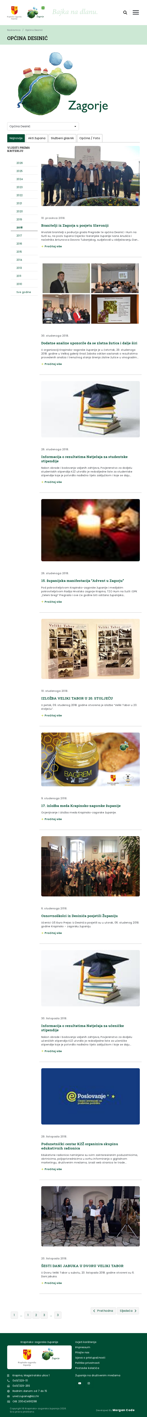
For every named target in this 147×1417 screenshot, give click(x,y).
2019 (19, 219)
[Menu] (136, 12)
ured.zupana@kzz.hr (26, 1396)
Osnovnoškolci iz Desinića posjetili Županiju (79, 915)
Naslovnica (14, 30)
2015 (19, 252)
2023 (19, 187)
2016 (19, 243)
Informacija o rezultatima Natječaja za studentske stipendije (84, 458)
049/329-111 (20, 1380)
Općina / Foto (89, 138)
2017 (19, 235)
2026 (19, 163)
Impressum (82, 1347)
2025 (19, 171)
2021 (19, 203)
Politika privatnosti (87, 1363)
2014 (19, 260)
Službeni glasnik (62, 138)
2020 (19, 211)
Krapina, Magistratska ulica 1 (31, 1375)
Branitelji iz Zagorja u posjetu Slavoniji (75, 225)
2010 (19, 284)
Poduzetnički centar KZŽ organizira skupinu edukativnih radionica (79, 1146)
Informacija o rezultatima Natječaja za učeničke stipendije (82, 1027)
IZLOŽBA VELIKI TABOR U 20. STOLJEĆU (77, 698)
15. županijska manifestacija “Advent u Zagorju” (82, 580)
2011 (18, 276)
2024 (19, 179)
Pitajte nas (82, 1352)
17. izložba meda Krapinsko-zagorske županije (81, 805)
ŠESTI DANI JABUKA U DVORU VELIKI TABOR (82, 1266)
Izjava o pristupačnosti (90, 1357)
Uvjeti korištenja (85, 1342)
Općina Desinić (34, 30)
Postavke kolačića (87, 1368)
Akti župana (36, 138)
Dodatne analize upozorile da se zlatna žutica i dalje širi (89, 343)
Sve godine (23, 292)
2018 (19, 227)
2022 (19, 195)
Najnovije (16, 138)
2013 (19, 268)
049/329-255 (21, 1386)
